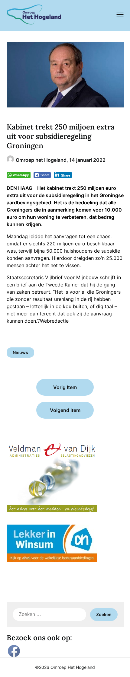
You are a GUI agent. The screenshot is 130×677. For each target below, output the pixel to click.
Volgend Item (65, 410)
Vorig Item (65, 387)
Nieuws (20, 352)
